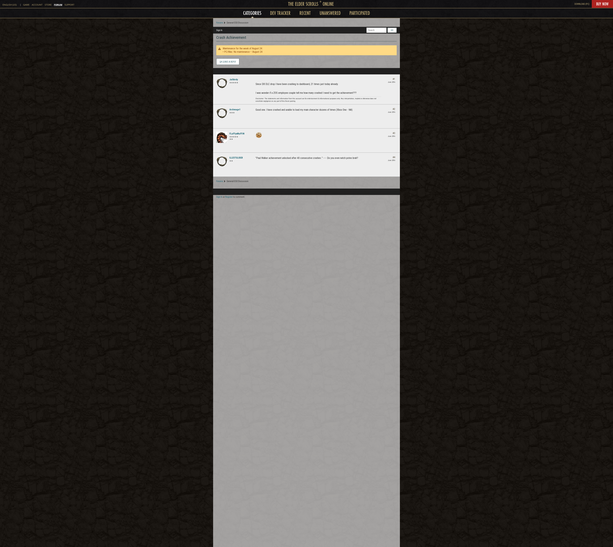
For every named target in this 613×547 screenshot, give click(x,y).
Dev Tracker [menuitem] (280, 13)
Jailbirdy (233, 79)
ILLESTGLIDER (236, 157)
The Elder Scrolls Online (311, 3)
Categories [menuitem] (252, 13)
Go (392, 30)
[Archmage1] (221, 113)
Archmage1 (234, 109)
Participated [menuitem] (359, 13)
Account (37, 4)
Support (69, 4)
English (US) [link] (10, 4)
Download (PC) (582, 4)
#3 (394, 133)
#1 (394, 79)
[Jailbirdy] (221, 83)
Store (48, 4)
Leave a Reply (229, 62)
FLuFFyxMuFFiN (236, 133)
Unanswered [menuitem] (330, 13)
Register (229, 197)
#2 (394, 109)
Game (26, 4)
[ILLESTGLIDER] (221, 161)
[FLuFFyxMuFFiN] (221, 137)
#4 (394, 157)
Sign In (219, 30)
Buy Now (602, 4)
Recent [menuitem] (305, 13)
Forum (58, 4)
